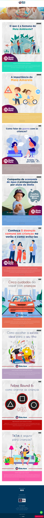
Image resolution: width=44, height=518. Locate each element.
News (40, 125)
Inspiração (39, 23)
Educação (39, 74)
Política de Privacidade (22, 494)
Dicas (40, 279)
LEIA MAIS (22, 69)
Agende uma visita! (39, 516)
